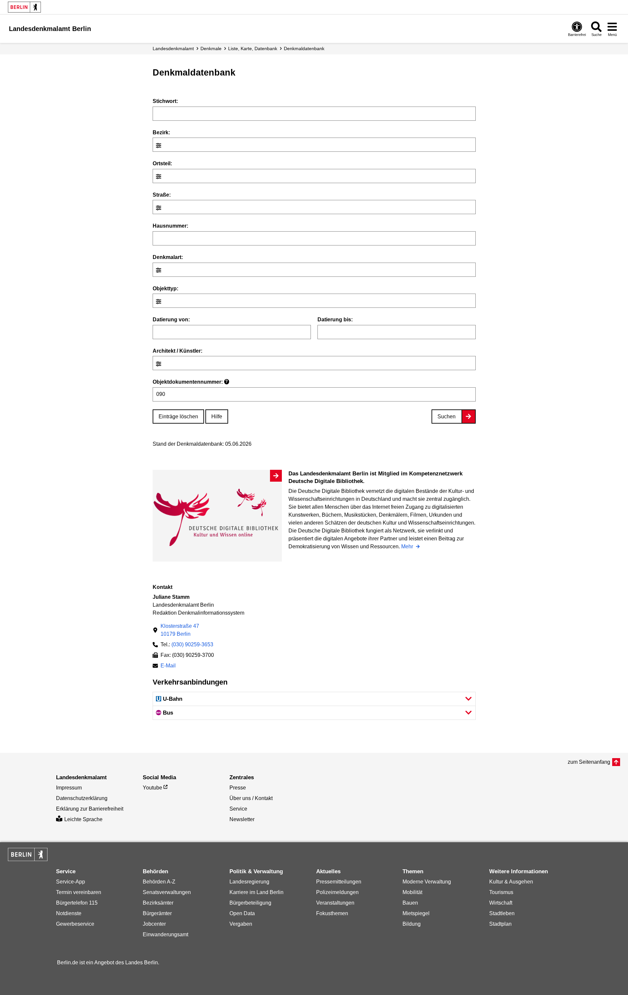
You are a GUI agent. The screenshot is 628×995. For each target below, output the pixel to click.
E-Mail (168, 666)
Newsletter (241, 819)
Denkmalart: (168, 257)
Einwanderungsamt (165, 934)
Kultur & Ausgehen (511, 881)
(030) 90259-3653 (192, 644)
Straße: (162, 195)
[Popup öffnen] (159, 146)
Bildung (412, 924)
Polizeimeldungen (337, 892)
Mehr (407, 547)
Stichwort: (165, 101)
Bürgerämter (157, 913)
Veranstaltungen (335, 903)
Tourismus (501, 892)
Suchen (446, 416)
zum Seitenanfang (589, 762)
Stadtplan (500, 924)
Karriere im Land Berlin (256, 892)
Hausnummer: (170, 226)
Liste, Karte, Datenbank (252, 48)
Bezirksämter (158, 903)
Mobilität (412, 892)
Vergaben (240, 924)
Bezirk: (161, 132)
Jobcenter (154, 924)
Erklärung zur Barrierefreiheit (89, 809)
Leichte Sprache (83, 819)
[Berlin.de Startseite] (24, 7)
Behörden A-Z (159, 881)
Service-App (70, 881)
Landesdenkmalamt (173, 48)
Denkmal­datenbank (304, 48)
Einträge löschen (178, 416)
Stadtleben (502, 913)
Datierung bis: (335, 319)
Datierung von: (171, 319)
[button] (314, 699)
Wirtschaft (500, 903)
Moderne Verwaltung (427, 881)
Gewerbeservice (75, 924)
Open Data (242, 913)
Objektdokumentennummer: (190, 382)
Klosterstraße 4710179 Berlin (180, 630)
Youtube (152, 787)
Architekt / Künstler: (177, 351)
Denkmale (211, 48)
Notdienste (68, 913)
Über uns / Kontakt (251, 798)
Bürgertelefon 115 (77, 903)
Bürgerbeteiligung (250, 903)
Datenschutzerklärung (81, 798)
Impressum (69, 787)
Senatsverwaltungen (167, 892)
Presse (237, 787)
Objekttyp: (165, 288)
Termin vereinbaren (78, 892)
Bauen (410, 903)
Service (238, 809)
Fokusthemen (332, 913)
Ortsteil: (162, 163)
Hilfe (216, 416)
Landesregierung (249, 881)
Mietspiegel (416, 913)
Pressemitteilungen (338, 881)
